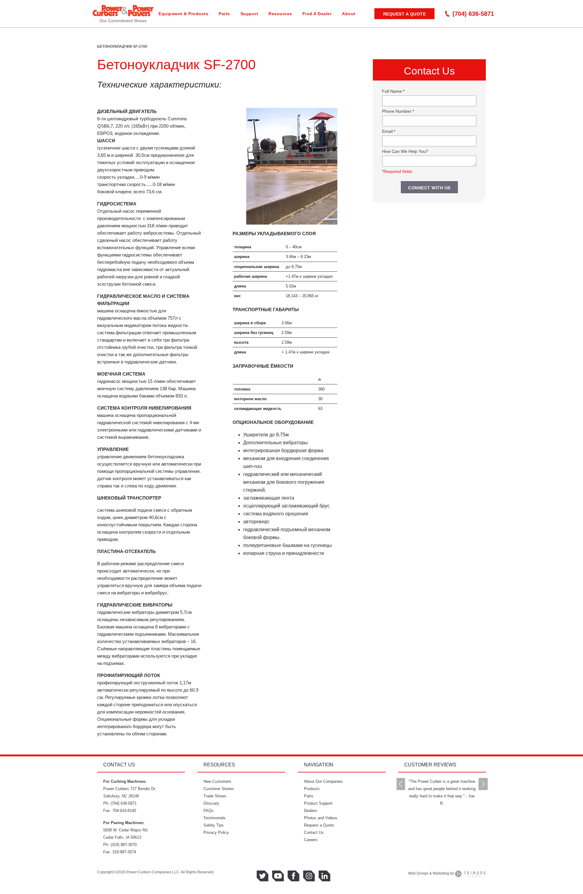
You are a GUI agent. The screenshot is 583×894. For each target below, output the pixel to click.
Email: (388, 131)
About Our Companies (323, 781)
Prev (401, 784)
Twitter (262, 876)
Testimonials (214, 818)
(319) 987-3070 (124, 844)
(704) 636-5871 (473, 14)
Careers (311, 839)
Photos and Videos (320, 818)
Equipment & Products (183, 13)
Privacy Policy (216, 832)
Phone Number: (398, 111)
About (349, 13)
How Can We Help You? (405, 151)
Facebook (293, 876)
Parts (224, 13)
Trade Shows (215, 796)
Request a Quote (404, 14)
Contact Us (314, 832)
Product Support (318, 803)
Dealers (310, 810)
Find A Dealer (317, 13)
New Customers (217, 781)
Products (312, 788)
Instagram (309, 876)
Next (483, 784)
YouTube (278, 876)
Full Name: (393, 91)
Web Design (418, 873)
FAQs (208, 810)
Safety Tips (213, 825)
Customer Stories (218, 788)
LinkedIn (324, 876)
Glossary (211, 803)
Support (249, 13)
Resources (280, 13)
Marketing (441, 873)
